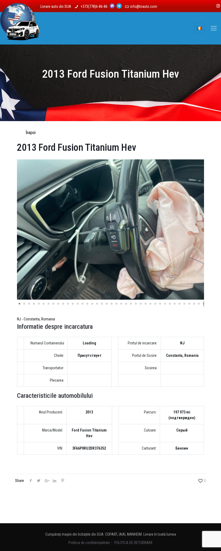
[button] (199, 164)
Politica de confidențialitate (89, 542)
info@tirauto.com (143, 6)
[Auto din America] (20, 28)
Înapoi (31, 132)
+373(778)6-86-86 (94, 6)
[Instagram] (218, 6)
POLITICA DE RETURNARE (133, 542)
